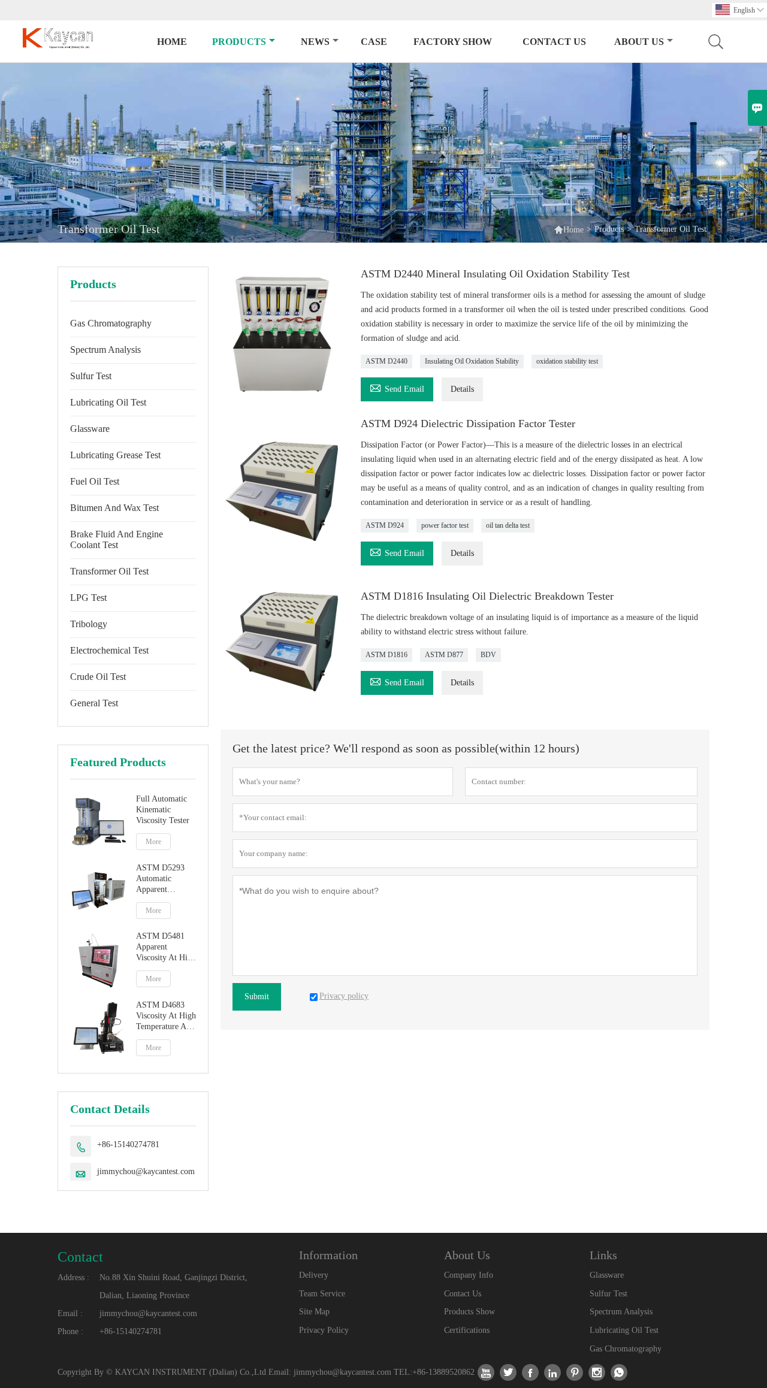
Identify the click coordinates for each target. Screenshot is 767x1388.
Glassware (90, 429)
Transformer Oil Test (109, 571)
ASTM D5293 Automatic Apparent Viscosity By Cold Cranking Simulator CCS (162, 879)
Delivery (313, 1275)
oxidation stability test (567, 361)
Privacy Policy (324, 1330)
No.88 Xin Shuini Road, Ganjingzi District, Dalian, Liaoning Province (173, 1286)
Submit (256, 996)
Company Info (468, 1275)
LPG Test (88, 597)
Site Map (314, 1311)
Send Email (397, 387)
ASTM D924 (385, 525)
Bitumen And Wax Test (114, 508)
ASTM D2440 (386, 361)
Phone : (70, 1331)
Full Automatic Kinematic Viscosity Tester (162, 809)
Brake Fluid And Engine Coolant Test (116, 539)
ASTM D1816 (386, 655)
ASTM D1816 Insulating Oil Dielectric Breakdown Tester (487, 596)
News (315, 42)
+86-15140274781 (128, 1144)
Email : (70, 1313)
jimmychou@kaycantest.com (146, 1171)
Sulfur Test (90, 376)
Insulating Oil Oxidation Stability (472, 361)
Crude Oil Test (98, 677)
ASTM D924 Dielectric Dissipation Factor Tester (468, 424)
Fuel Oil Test (94, 481)
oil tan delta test (508, 525)
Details (462, 389)
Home (172, 42)
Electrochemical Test (109, 650)
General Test (94, 703)
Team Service (322, 1293)
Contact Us (554, 42)
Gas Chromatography (111, 323)
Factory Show (452, 42)
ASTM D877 (444, 655)
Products (239, 42)
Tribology (88, 624)
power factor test (445, 525)
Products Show (469, 1311)
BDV (488, 655)
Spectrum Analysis (105, 349)
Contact (80, 1257)
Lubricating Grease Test (115, 455)
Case (374, 42)
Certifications (467, 1330)
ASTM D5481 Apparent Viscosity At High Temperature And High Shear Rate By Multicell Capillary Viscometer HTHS (166, 947)
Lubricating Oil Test (108, 402)
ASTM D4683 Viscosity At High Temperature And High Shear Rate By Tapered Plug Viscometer (166, 1016)
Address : (73, 1277)
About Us (639, 42)
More (153, 841)
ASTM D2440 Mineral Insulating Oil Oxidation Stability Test (495, 274)
